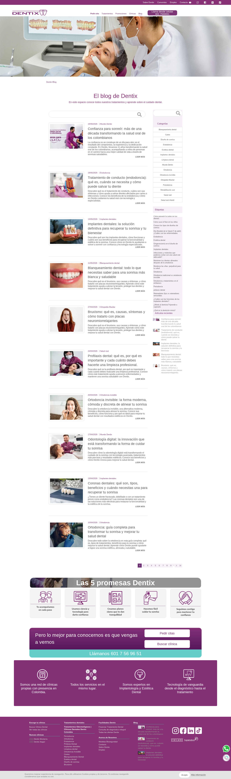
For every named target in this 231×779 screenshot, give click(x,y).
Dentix (49, 82)
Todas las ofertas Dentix (109, 732)
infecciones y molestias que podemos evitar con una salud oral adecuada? (167, 255)
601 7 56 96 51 (115, 653)
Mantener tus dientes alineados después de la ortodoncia (166, 262)
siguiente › (176, 565)
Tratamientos (107, 13)
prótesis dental (159, 290)
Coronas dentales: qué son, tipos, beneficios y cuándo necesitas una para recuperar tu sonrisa (117, 487)
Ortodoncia (167, 170)
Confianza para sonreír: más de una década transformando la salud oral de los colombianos (116, 133)
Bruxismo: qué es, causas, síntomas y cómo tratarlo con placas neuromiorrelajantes (116, 316)
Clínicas (132, 13)
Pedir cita (94, 13)
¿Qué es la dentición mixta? (164, 310)
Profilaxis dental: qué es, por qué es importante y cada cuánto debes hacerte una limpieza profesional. (115, 360)
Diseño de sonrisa (168, 140)
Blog (140, 13)
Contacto (184, 2)
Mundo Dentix (167, 165)
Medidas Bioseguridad (108, 742)
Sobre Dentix (148, 2)
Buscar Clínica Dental (38, 727)
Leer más (140, 157)
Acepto (184, 775)
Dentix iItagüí (39, 742)
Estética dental (168, 150)
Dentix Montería (40, 739)
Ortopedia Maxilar (167, 180)
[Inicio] (29, 12)
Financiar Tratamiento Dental (111, 727)
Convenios (162, 2)
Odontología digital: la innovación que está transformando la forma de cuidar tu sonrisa (116, 443)
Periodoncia (167, 185)
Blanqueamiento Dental (74, 757)
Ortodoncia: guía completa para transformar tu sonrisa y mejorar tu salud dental (113, 531)
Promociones (120, 13)
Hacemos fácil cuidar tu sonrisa (150, 610)
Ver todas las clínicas (38, 730)
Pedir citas (167, 633)
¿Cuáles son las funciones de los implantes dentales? (166, 300)
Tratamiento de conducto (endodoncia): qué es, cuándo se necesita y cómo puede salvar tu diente (117, 182)
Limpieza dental (168, 160)
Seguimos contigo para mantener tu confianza (185, 612)
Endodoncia (167, 145)
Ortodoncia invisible (167, 175)
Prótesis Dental (70, 744)
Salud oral (168, 195)
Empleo (173, 2)
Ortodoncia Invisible (72, 752)
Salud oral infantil (167, 200)
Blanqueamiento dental (167, 130)
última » (180, 565)
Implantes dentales (167, 155)
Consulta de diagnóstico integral (112, 730)
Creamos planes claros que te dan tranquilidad (115, 611)
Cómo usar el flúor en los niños (166, 222)
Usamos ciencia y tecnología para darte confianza (80, 611)
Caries (167, 135)
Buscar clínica (167, 644)
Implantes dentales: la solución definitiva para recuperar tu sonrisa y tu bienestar (117, 228)
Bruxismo (68, 764)
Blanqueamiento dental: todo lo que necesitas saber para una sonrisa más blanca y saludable (116, 272)
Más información (198, 775)
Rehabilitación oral (168, 190)
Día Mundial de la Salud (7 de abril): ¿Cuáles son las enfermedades (167, 232)
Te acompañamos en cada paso (45, 608)
